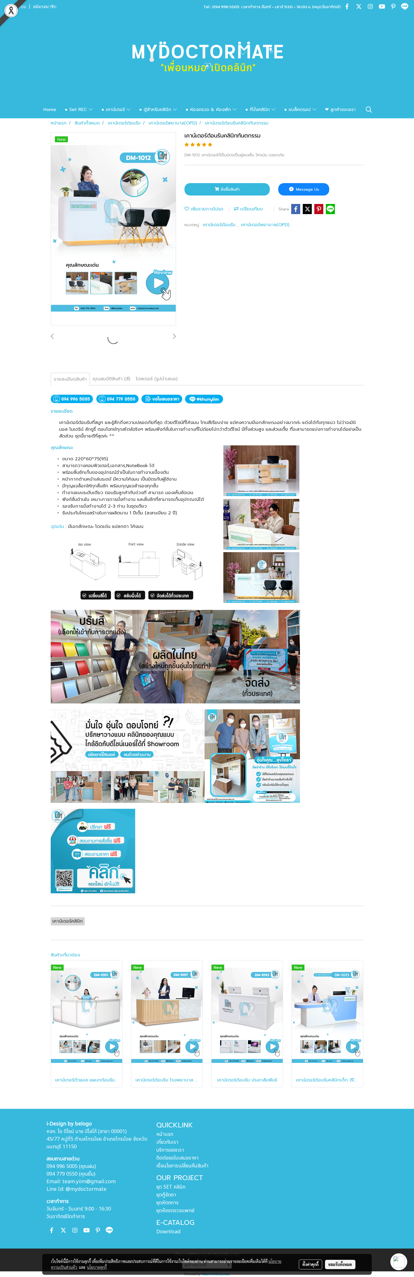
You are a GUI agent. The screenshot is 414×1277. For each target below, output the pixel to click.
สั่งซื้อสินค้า (229, 189)
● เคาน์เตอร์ (113, 109)
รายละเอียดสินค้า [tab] (70, 379)
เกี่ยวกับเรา (167, 1142)
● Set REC (77, 109)
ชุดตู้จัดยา (166, 1195)
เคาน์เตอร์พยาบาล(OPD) (265, 224)
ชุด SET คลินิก (170, 1187)
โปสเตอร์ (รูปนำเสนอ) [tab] (156, 379)
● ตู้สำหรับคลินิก (156, 109)
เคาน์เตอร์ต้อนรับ (220, 224)
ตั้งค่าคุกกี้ (310, 1264)
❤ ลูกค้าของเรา (340, 109)
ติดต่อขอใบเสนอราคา (177, 1158)
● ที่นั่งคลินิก (258, 109)
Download (168, 1232)
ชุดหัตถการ (167, 1203)
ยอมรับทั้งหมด (340, 1264)
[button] (369, 109)
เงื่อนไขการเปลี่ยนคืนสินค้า (182, 1166)
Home (49, 109)
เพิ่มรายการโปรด (206, 209)
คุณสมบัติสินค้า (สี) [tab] (111, 379)
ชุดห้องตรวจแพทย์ (175, 1210)
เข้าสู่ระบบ (16, 6)
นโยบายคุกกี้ (97, 1267)
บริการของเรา (170, 1150)
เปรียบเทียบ (251, 209)
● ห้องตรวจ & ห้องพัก (209, 109)
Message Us (307, 189)
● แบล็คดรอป (298, 109)
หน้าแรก (164, 1134)
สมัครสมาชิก (44, 6)
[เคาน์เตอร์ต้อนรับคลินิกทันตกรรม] (113, 229)
